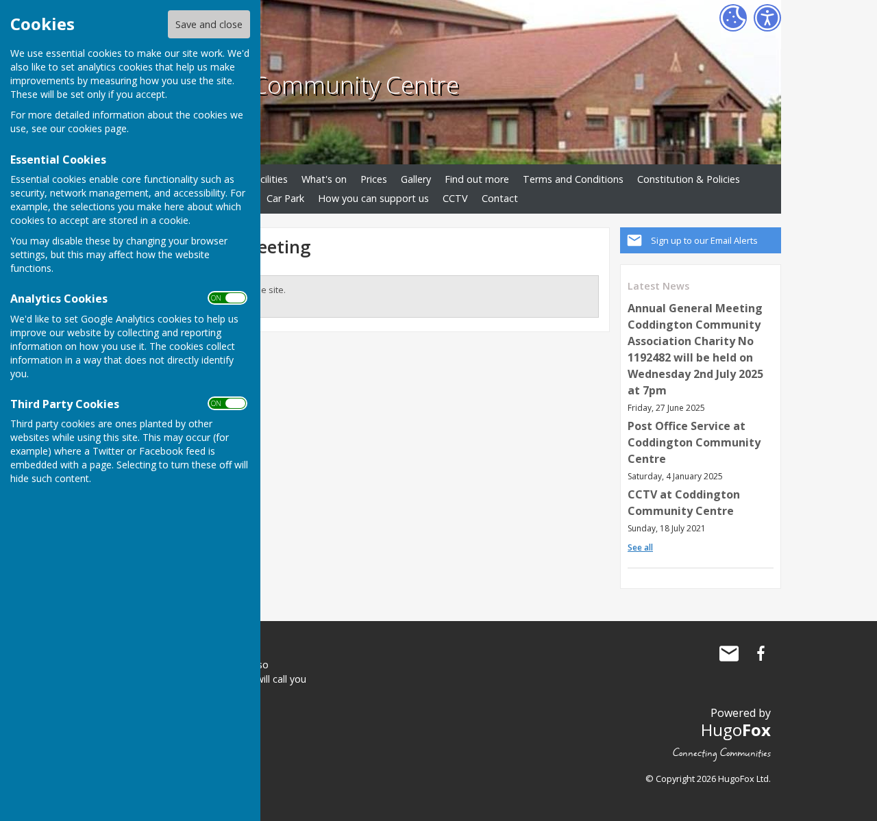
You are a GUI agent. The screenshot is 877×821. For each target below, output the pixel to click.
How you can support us (373, 198)
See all (640, 547)
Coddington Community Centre (288, 84)
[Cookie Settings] (733, 17)
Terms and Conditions (573, 179)
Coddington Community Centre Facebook (760, 653)
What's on (324, 179)
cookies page (97, 128)
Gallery (416, 179)
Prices (373, 179)
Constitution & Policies (688, 179)
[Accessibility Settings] (767, 17)
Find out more (477, 179)
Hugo (736, 729)
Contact (500, 198)
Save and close (209, 24)
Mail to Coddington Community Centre (729, 653)
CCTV (455, 198)
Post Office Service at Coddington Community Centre (694, 442)
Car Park (285, 198)
